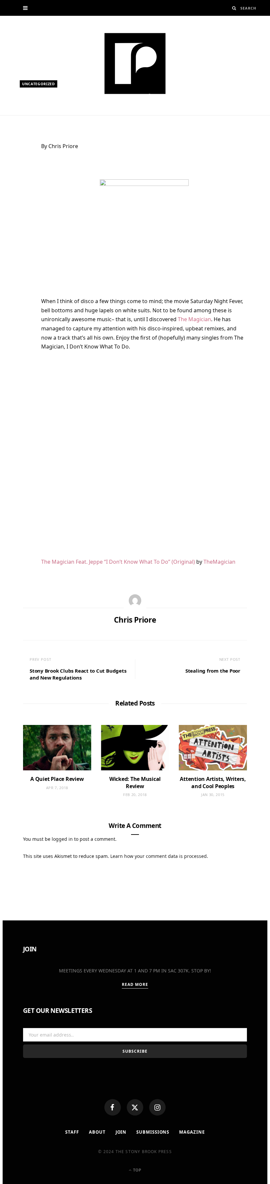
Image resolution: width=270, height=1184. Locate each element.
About (97, 1132)
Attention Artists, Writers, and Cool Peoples (213, 782)
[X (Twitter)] (135, 1107)
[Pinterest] (20, 200)
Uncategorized (38, 83)
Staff (72, 1132)
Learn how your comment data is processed (158, 856)
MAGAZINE (191, 1132)
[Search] (234, 8)
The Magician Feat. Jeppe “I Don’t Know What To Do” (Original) (118, 561)
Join (121, 1132)
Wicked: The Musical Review (135, 782)
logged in (62, 839)
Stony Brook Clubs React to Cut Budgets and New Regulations (78, 674)
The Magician (194, 319)
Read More (135, 984)
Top (136, 1170)
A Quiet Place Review (57, 779)
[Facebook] (112, 1107)
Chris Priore (40, 111)
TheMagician (219, 561)
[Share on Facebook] (20, 168)
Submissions (152, 1132)
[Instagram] (157, 1107)
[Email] (20, 216)
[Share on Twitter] (20, 184)
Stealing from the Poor (212, 670)
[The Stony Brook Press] (135, 63)
